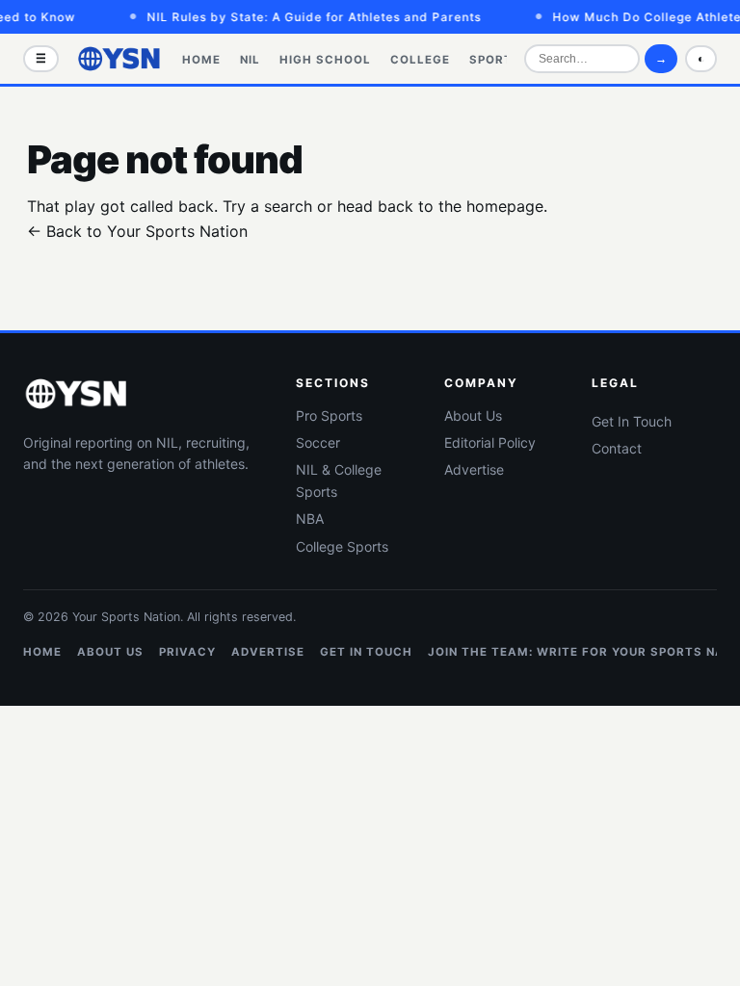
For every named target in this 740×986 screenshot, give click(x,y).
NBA (310, 518)
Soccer (318, 442)
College (420, 59)
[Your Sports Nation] (119, 58)
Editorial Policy (490, 442)
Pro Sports (329, 415)
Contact (617, 448)
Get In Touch (632, 421)
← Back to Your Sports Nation (137, 231)
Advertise (474, 469)
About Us (473, 415)
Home (201, 59)
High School (325, 59)
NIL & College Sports (339, 480)
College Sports (342, 546)
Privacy (187, 652)
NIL (250, 59)
